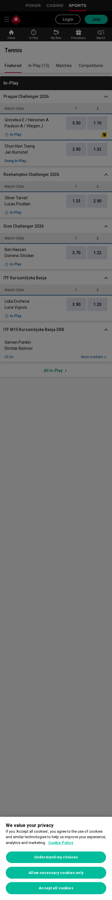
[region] (56, 858)
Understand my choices (56, 857)
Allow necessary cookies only (56, 873)
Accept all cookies (56, 888)
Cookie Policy (60, 843)
